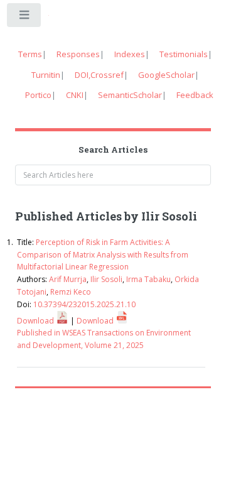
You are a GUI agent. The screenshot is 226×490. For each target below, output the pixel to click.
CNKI (74, 95)
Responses (78, 54)
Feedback (194, 95)
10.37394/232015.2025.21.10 (84, 304)
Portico (38, 95)
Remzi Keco (70, 291)
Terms (30, 54)
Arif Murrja (68, 279)
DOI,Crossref (99, 74)
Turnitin (45, 74)
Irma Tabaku (148, 279)
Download (36, 320)
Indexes (129, 54)
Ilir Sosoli (106, 279)
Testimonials (183, 54)
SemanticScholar (130, 95)
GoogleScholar (166, 74)
